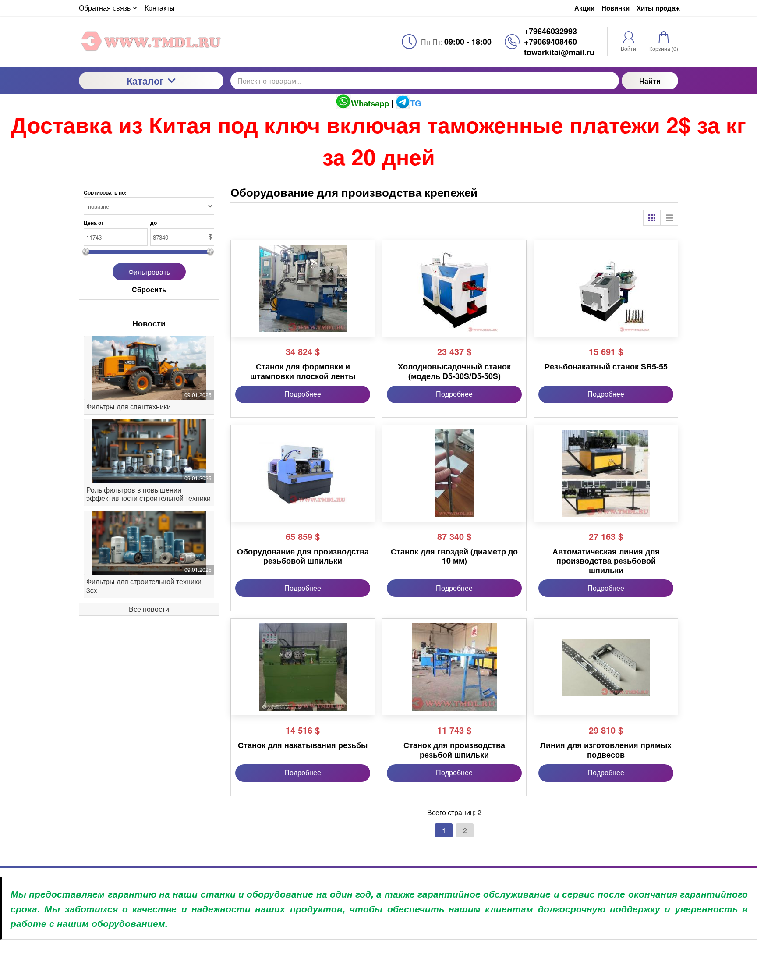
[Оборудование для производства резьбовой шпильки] (302, 473)
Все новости (149, 609)
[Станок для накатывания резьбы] (302, 667)
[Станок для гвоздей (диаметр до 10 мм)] (454, 473)
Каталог (145, 81)
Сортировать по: (105, 192)
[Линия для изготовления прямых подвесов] (605, 667)
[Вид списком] (669, 218)
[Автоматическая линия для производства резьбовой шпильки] (605, 473)
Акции (584, 8)
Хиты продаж (658, 8)
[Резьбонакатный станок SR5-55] (605, 288)
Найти (650, 81)
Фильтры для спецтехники (128, 406)
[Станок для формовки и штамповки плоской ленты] (302, 288)
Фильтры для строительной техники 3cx (144, 585)
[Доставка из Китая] (151, 41)
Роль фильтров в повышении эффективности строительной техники (148, 494)
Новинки (615, 8)
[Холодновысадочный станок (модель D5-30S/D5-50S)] (454, 288)
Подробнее (302, 394)
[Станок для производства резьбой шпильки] (454, 667)
